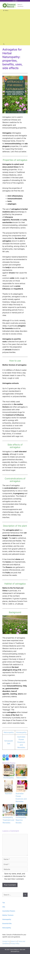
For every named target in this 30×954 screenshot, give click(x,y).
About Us (14, 941)
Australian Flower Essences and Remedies (21, 742)
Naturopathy (9, 732)
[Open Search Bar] (4, 44)
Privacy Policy (15, 943)
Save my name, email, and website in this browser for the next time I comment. (15, 876)
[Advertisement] (15, 27)
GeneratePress (15, 951)
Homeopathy (21, 732)
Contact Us (6, 941)
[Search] (25, 895)
